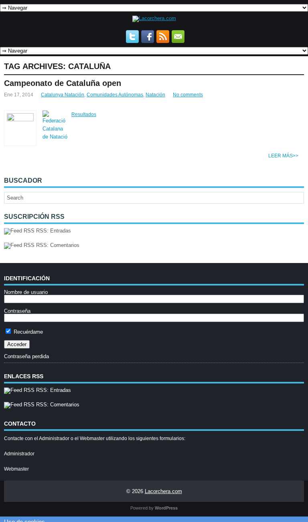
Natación (155, 95)
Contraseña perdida (26, 356)
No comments (188, 95)
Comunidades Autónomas (115, 95)
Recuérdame (27, 332)
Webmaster (16, 469)
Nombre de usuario (26, 292)
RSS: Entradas (52, 231)
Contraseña (17, 311)
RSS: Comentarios (56, 245)
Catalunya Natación (62, 95)
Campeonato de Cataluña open (62, 83)
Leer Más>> (283, 156)
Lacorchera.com (163, 491)
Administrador (19, 454)
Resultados (83, 114)
